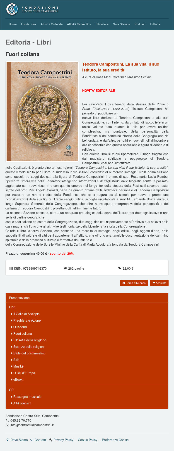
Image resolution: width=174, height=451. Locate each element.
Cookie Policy (87, 439)
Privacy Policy (63, 439)
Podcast (140, 24)
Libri (12, 307)
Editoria (155, 24)
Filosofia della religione (29, 340)
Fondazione (28, 24)
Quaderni (19, 327)
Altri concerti (21, 403)
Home (13, 24)
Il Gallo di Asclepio (26, 313)
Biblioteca (102, 24)
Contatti (40, 439)
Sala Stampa (121, 24)
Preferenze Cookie (115, 439)
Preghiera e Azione (26, 320)
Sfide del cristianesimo (29, 353)
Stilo (15, 359)
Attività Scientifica (79, 24)
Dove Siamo (19, 439)
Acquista (160, 283)
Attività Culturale (52, 24)
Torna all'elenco (136, 283)
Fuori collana (22, 333)
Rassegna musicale (26, 396)
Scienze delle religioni (28, 346)
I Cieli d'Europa (23, 372)
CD (11, 389)
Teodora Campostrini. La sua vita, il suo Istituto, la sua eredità (120, 67)
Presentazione (19, 297)
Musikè (18, 366)
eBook (17, 379)
